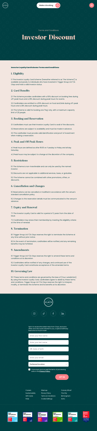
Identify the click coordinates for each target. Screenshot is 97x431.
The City (64, 393)
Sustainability (30, 393)
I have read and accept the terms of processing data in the (48, 370)
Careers (28, 390)
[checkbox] (29, 369)
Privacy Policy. (45, 371)
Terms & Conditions (48, 396)
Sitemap (44, 390)
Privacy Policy (46, 393)
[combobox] (48, 364)
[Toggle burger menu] (92, 5)
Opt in (62, 377)
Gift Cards (29, 396)
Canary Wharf (66, 390)
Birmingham (65, 396)
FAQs (27, 399)
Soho (63, 399)
